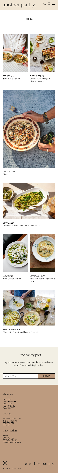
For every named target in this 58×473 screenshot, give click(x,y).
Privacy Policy (10, 440)
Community (8, 408)
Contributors (9, 401)
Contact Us (8, 438)
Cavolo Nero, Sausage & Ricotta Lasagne (40, 79)
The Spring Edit (10, 421)
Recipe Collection (12, 419)
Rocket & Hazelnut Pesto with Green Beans (21, 225)
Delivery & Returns (12, 442)
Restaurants (9, 406)
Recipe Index (8, 423)
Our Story (7, 399)
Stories (6, 425)
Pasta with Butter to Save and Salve (42, 279)
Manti (5, 174)
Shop (5, 436)
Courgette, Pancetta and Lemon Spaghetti (21, 332)
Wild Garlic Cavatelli (12, 278)
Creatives (7, 404)
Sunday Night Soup (11, 78)
